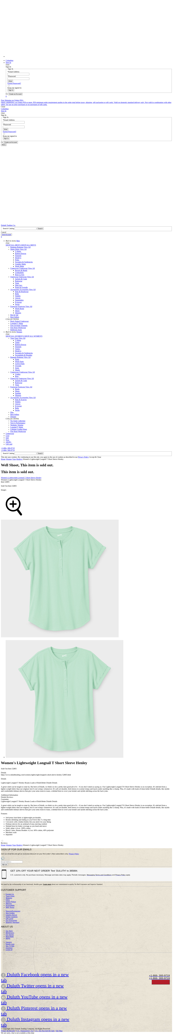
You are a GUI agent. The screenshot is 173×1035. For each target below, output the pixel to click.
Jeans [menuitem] (17, 368)
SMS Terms (10, 907)
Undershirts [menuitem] (19, 273)
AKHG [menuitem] (8, 442)
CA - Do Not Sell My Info (44, 1031)
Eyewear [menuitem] (18, 302)
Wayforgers (10, 933)
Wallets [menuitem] (17, 296)
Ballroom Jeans (16, 330)
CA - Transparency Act (25, 1031)
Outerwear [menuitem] (14, 277)
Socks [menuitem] (17, 304)
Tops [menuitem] (12, 338)
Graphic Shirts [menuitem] (20, 264)
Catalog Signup (11, 915)
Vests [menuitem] (17, 283)
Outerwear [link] (23, 277)
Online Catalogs (12, 917)
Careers (9, 942)
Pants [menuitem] (17, 359)
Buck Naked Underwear (19, 321)
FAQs (8, 900)
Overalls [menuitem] (18, 366)
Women (9, 459)
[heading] (89, 699)
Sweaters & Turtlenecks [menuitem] (24, 262)
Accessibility (10, 905)
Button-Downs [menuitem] (20, 254)
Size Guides (10, 913)
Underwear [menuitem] (14, 268)
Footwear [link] (21, 306)
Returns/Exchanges (13, 911)
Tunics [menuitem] (17, 349)
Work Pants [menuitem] (19, 362)
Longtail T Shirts (16, 323)
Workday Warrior (16, 425)
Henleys (19, 459)
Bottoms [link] (20, 247)
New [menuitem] (7, 440)
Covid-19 (9, 950)
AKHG (8, 938)
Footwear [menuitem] (14, 306)
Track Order (10, 896)
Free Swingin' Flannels (18, 326)
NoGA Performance (17, 423)
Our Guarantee (11, 920)
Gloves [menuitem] (17, 298)
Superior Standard (12, 922)
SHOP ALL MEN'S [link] (13, 245)
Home (3, 459)
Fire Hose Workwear (18, 328)
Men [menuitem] (18, 241)
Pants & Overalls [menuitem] (21, 287)
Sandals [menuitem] (18, 393)
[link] (89, 56)
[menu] (86, 30)
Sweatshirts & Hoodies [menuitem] (23, 355)
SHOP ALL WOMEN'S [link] (15, 336)
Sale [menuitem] (7, 438)
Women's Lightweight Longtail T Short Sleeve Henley (21, 478)
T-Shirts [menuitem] (18, 251)
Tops (14, 459)
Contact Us (10, 894)
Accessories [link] (24, 290)
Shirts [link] (17, 249)
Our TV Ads (10, 946)
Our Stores (10, 935)
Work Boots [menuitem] (19, 309)
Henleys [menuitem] (18, 258)
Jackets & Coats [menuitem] (21, 279)
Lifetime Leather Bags (18, 429)
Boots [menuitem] (17, 389)
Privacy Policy (83, 457)
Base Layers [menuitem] (19, 275)
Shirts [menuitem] (12, 249)
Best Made (10, 936)
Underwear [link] (23, 268)
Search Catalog (9, 228)
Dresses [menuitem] (13, 417)
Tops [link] (16, 338)
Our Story (9, 931)
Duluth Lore (10, 944)
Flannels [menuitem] (18, 256)
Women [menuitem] (19, 332)
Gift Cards (9, 919)
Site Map (59, 1031)
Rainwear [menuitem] (18, 281)
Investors (9, 948)
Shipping (9, 898)
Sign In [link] (8, 63)
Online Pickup (11, 902)
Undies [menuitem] (17, 374)
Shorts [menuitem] (17, 370)
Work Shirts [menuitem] (19, 266)
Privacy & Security (8, 1031)
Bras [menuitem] (16, 376)
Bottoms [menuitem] (13, 247)
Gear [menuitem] (7, 436)
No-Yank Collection (17, 421)
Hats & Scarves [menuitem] (21, 400)
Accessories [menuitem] (15, 290)
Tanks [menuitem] (17, 342)
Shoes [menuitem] (17, 311)
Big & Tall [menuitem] (14, 315)
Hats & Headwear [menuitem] (21, 292)
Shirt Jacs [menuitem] (18, 285)
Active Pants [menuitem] (19, 364)
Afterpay (9, 904)
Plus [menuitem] (12, 412)
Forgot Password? (14, 83)
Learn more (47, 884)
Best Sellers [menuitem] (14, 317)
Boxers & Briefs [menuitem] (21, 270)
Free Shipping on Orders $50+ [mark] (12, 100)
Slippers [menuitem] (18, 313)
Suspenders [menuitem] (19, 300)
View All (27, 247)
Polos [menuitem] (17, 260)
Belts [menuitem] (17, 294)
